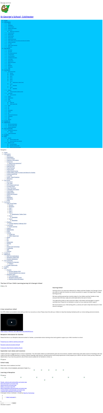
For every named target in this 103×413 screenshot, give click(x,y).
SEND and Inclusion (12, 62)
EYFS (5, 136)
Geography (10, 110)
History (9, 96)
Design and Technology (12, 114)
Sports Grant (10, 37)
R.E (8, 108)
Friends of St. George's (12, 130)
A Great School (11, 54)
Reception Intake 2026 (12, 125)
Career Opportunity (12, 133)
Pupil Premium (11, 36)
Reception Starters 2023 (14, 145)
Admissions (7, 122)
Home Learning (13, 94)
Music (9, 105)
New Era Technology (28, 393)
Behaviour (10, 46)
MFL (9, 118)
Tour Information (13, 144)
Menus (9, 23)
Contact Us (7, 121)
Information (7, 22)
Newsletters (10, 25)
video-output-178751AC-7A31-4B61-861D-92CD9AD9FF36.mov (17, 331)
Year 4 (11, 80)
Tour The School (11, 56)
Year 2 (11, 77)
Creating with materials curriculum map (11, 391)
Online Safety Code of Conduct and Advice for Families (19, 40)
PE (8, 107)
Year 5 (11, 84)
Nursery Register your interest (16, 141)
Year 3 (11, 79)
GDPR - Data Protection (12, 45)
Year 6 (11, 87)
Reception (12, 74)
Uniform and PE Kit (11, 42)
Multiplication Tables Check (18, 82)
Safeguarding (10, 60)
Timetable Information (12, 57)
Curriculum (7, 70)
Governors (10, 29)
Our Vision (10, 50)
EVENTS (11, 131)
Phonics (9, 119)
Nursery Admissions (12, 127)
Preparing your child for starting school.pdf (12, 341)
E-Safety (6, 135)
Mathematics (10, 97)
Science (9, 101)
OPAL (9, 68)
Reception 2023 (11, 142)
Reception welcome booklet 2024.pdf (10, 345)
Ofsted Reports (11, 33)
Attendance (10, 67)
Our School (7, 48)
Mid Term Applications (12, 124)
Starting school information (15, 147)
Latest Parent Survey (12, 39)
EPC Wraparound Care (12, 53)
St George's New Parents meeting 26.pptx (11, 348)
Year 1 (11, 76)
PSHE (9, 99)
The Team (10, 51)
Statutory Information (12, 28)
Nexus (9, 63)
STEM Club (12, 102)
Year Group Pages (11, 71)
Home (5, 20)
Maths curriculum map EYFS (8, 387)
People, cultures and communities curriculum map (14, 382)
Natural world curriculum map (8, 385)
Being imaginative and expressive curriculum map (14, 388)
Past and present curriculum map (9, 383)
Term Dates (10, 59)
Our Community (8, 128)
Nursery (11, 73)
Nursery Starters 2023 (14, 139)
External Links (10, 34)
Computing (10, 116)
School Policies (11, 26)
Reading (9, 90)
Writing (9, 111)
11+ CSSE (10, 43)
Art (8, 113)
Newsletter (15, 85)
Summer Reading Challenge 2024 (16, 91)
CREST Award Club (13, 104)
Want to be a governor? (14, 31)
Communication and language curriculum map (13, 390)
